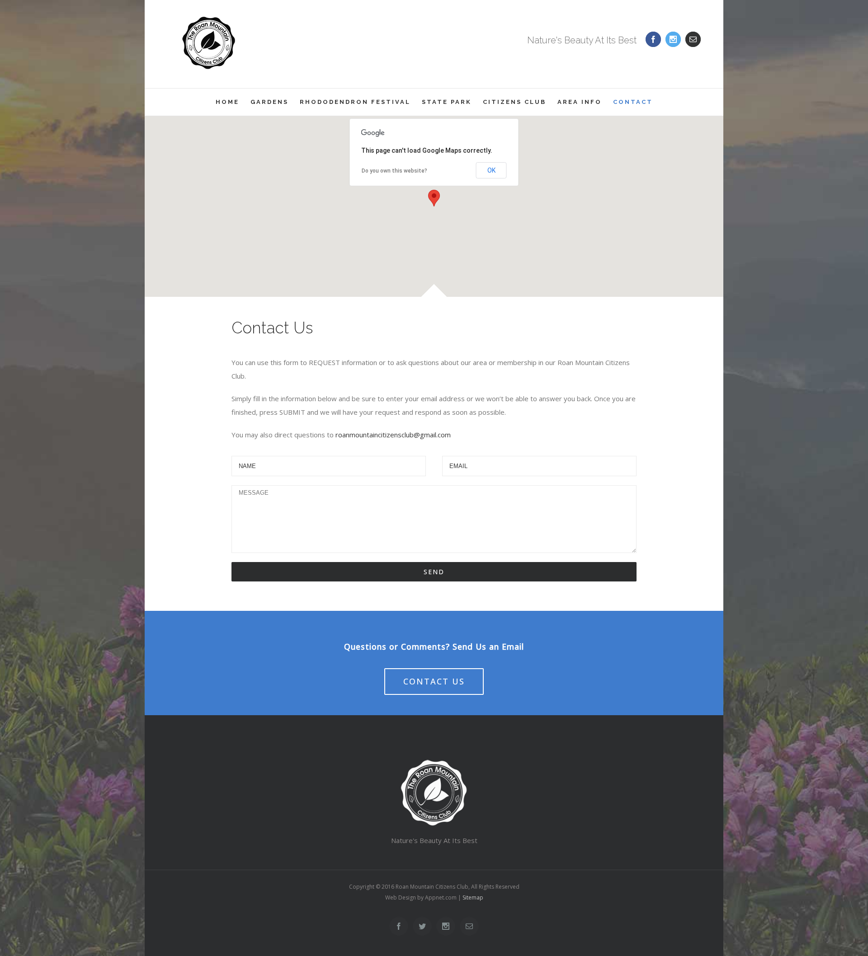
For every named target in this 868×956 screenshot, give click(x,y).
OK (491, 170)
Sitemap (472, 897)
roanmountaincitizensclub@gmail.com (393, 434)
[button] (434, 198)
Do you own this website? (394, 171)
